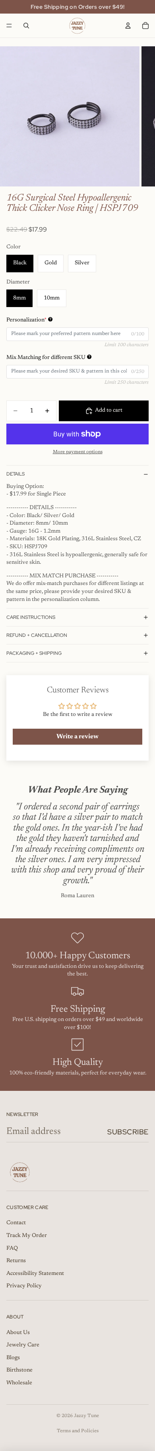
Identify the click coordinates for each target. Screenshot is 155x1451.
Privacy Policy (24, 1286)
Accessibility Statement (35, 1274)
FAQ (12, 1248)
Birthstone (19, 1370)
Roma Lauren (77, 896)
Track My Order (26, 1236)
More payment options (78, 452)
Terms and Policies (78, 1431)
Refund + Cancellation (36, 635)
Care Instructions (30, 617)
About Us (18, 1333)
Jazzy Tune (86, 1415)
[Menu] (9, 25)
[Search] (26, 25)
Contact (16, 1223)
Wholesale (19, 1383)
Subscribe (128, 1131)
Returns (16, 1261)
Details (15, 474)
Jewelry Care (22, 1345)
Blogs (13, 1358)
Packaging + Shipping (34, 653)
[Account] (128, 25)
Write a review (77, 736)
